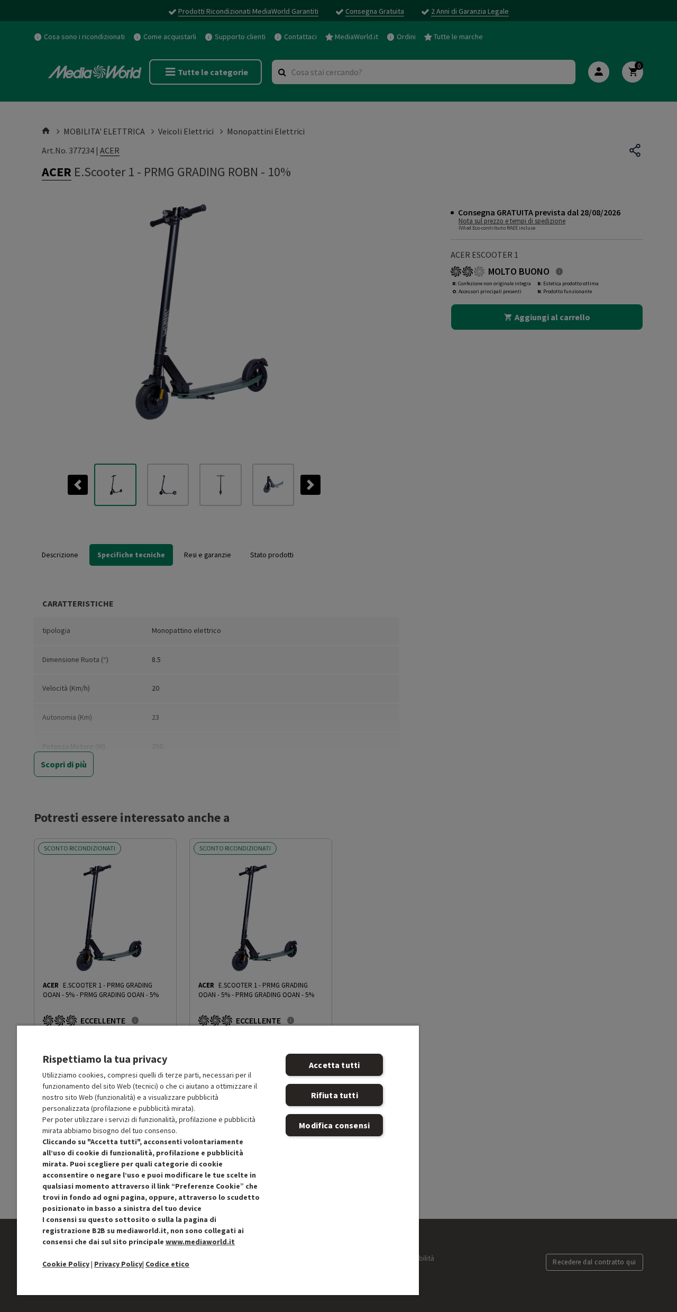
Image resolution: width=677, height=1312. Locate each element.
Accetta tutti (334, 1065)
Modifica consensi (334, 1125)
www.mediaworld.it (200, 1241)
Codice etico (167, 1264)
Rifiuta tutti (334, 1095)
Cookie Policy (65, 1264)
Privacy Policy (118, 1264)
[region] (218, 1160)
